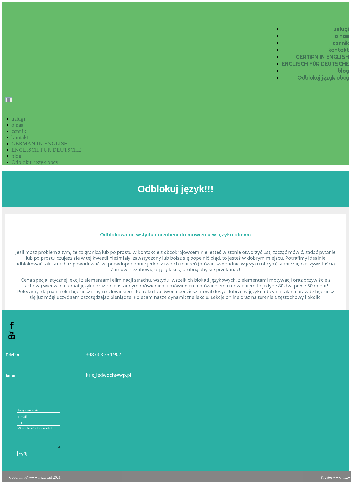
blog (343, 70)
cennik (341, 42)
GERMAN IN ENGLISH (322, 56)
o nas (342, 36)
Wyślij (23, 453)
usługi (341, 29)
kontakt (338, 49)
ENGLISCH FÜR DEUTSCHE (315, 63)
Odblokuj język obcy (323, 77)
